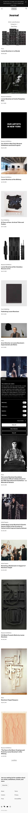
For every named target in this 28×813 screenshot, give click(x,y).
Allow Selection (14, 428)
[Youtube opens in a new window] (7, 807)
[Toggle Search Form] (26, 8)
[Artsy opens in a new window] (10, 807)
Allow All (14, 424)
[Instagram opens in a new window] (1, 807)
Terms (16, 791)
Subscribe (4, 785)
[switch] (24, 407)
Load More (14, 760)
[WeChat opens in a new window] (4, 807)
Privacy (16, 795)
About (2, 791)
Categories (13, 24)
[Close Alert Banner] (26, 2)
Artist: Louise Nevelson (14, 22)
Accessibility (18, 798)
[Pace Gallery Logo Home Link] (14, 9)
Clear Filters (14, 26)
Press (2, 798)
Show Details (20, 420)
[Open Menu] (2, 8)
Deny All (14, 432)
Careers (3, 795)
